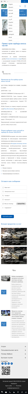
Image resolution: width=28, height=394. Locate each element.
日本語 (10, 25)
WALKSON (16, 381)
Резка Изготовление (9, 108)
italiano (11, 31)
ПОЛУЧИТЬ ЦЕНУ (7, 216)
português (11, 34)
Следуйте (4, 361)
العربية (10, 19)
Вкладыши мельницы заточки (19, 143)
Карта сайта (8, 385)
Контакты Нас (7, 73)
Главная (6, 11)
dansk (10, 37)
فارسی (10, 16)
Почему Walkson (6, 354)
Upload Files (21, 203)
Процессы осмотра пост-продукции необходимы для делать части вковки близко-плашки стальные (18, 314)
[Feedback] (26, 392)
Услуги (3, 346)
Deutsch (11, 7)
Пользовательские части (9, 350)
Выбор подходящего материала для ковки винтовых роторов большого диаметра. (18, 279)
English (11, 4)
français (11, 10)
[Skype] (2, 392)
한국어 (10, 28)
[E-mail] (6, 392)
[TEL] (10, 392)
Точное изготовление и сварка (14, 58)
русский (11, 13)
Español (11, 22)
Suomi (10, 40)
